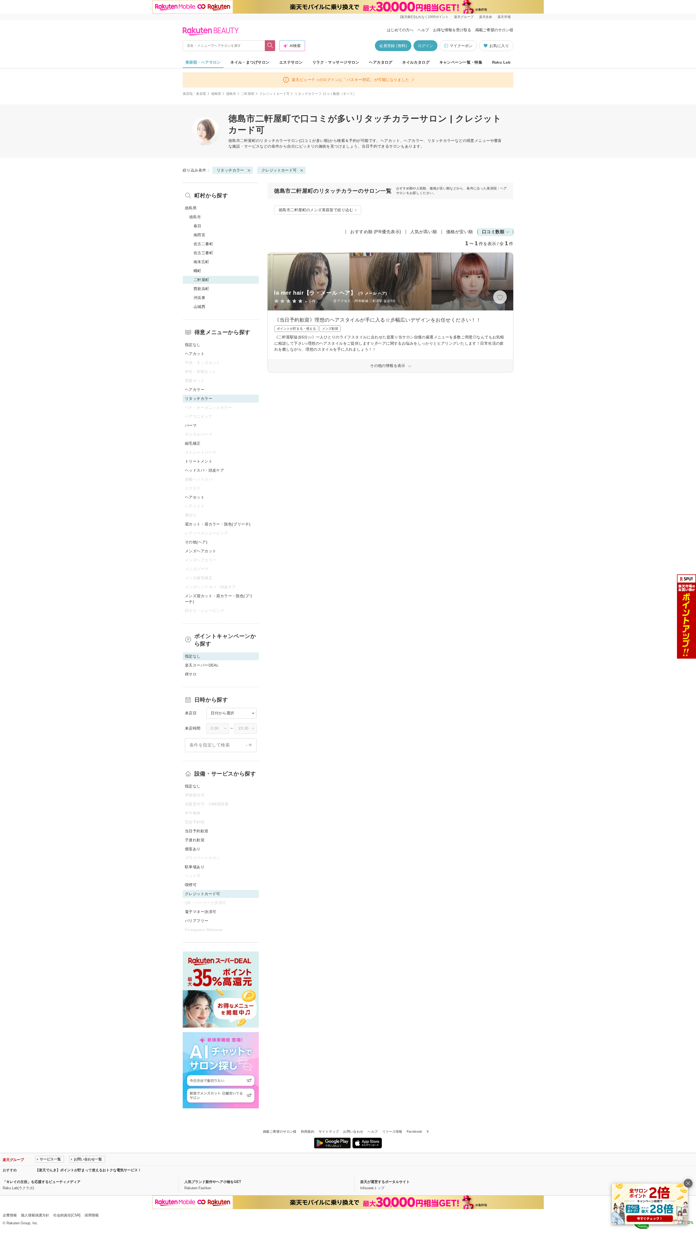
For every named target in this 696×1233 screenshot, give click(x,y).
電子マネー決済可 (200, 912)
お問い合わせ (353, 1132)
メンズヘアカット (200, 551)
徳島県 (216, 94)
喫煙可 (191, 885)
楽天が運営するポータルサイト (385, 1182)
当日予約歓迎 (197, 831)
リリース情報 (392, 1132)
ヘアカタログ (381, 62)
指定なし (193, 344)
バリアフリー (197, 920)
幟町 (197, 271)
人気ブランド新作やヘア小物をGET (212, 1182)
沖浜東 (199, 297)
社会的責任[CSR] (66, 1215)
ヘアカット (194, 353)
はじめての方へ (400, 30)
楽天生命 (485, 17)
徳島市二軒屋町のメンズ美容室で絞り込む (316, 210)
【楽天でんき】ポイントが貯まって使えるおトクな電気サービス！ (88, 1170)
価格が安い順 (459, 231)
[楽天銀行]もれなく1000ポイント (424, 17)
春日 (197, 226)
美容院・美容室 (194, 94)
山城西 (199, 306)
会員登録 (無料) (393, 45)
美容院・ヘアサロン (203, 62)
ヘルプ (423, 30)
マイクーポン (461, 45)
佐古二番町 (203, 244)
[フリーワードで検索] (270, 45)
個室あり (193, 849)
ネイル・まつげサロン (249, 62)
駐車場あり (194, 867)
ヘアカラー (194, 389)
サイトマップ (329, 1132)
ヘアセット (194, 497)
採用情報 (92, 1215)
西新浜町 (201, 289)
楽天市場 (504, 17)
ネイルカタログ (416, 62)
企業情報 (10, 1215)
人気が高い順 (423, 231)
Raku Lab (501, 62)
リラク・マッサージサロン (335, 62)
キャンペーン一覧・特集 (461, 62)
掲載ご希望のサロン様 (494, 30)
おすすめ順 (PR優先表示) (375, 231)
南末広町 (201, 262)
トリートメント (198, 461)
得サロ (191, 674)
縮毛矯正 (193, 443)
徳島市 (231, 94)
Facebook (414, 1132)
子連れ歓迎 (194, 840)
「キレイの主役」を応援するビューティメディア (41, 1182)
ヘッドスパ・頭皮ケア (204, 470)
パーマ (191, 425)
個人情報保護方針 (35, 1215)
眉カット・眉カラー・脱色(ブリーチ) (218, 524)
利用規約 (307, 1132)
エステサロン (291, 62)
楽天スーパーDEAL (202, 665)
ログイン (425, 45)
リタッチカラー (306, 94)
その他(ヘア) (196, 542)
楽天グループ (464, 17)
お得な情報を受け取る (452, 30)
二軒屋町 (247, 94)
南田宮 (199, 235)
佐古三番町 (203, 253)
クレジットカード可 (274, 94)
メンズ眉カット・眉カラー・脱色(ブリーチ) (219, 599)
